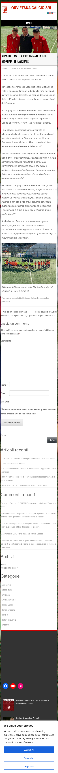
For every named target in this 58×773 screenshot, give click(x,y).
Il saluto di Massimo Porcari (13, 463)
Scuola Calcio (7, 604)
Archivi (3, 564)
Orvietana (6, 594)
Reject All (29, 766)
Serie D (5, 614)
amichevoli (6, 584)
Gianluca (4, 523)
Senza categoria (8, 609)
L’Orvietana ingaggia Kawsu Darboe (28, 533)
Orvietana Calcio (29, 298)
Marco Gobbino (32, 68)
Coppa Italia (7, 589)
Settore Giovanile (9, 619)
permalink (6, 301)
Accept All (29, 749)
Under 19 (5, 624)
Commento (7, 340)
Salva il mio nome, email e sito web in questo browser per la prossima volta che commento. (28, 411)
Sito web (5, 401)
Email (4, 393)
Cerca (3, 435)
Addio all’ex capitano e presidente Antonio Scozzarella (24, 485)
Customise (29, 758)
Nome (4, 384)
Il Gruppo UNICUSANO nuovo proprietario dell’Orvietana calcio (28, 458)
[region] (29, 747)
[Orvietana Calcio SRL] (28, 13)
